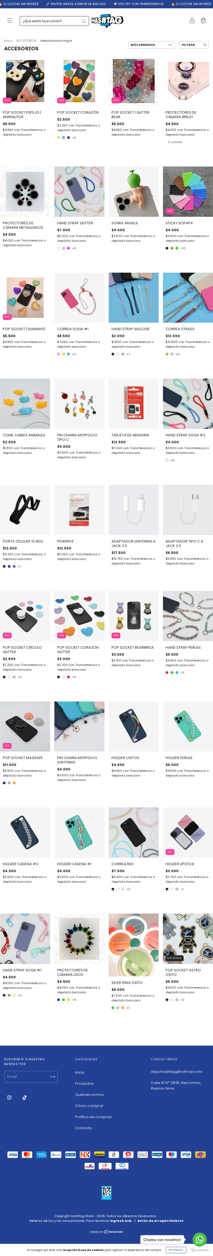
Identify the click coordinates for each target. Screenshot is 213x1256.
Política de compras (93, 1117)
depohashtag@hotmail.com (176, 1071)
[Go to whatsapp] (200, 1240)
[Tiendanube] (106, 1232)
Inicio (8, 40)
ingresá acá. (121, 1220)
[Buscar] (83, 21)
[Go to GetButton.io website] (200, 1250)
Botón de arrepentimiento (161, 1220)
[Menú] (9, 21)
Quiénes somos (89, 1094)
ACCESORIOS (26, 40)
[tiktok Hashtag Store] (24, 1097)
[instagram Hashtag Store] (9, 1097)
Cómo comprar (89, 1105)
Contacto (83, 1128)
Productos (84, 1083)
